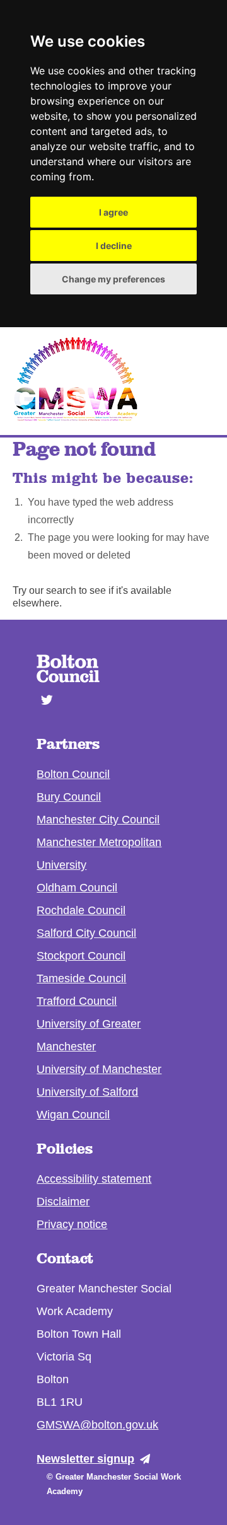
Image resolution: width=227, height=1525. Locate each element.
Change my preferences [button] (113, 279)
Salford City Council (86, 933)
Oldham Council (77, 887)
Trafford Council (77, 1001)
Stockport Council (81, 955)
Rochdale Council (81, 910)
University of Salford (87, 1092)
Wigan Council (73, 1114)
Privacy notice (72, 1224)
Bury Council (69, 797)
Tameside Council (81, 978)
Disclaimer (63, 1201)
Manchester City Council (98, 819)
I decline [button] (114, 245)
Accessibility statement (94, 1179)
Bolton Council (73, 774)
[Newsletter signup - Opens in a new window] (148, 1459)
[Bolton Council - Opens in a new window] (68, 679)
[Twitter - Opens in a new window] (42, 694)
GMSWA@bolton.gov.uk (97, 1424)
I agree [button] (113, 212)
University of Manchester (99, 1069)
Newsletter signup (85, 1459)
